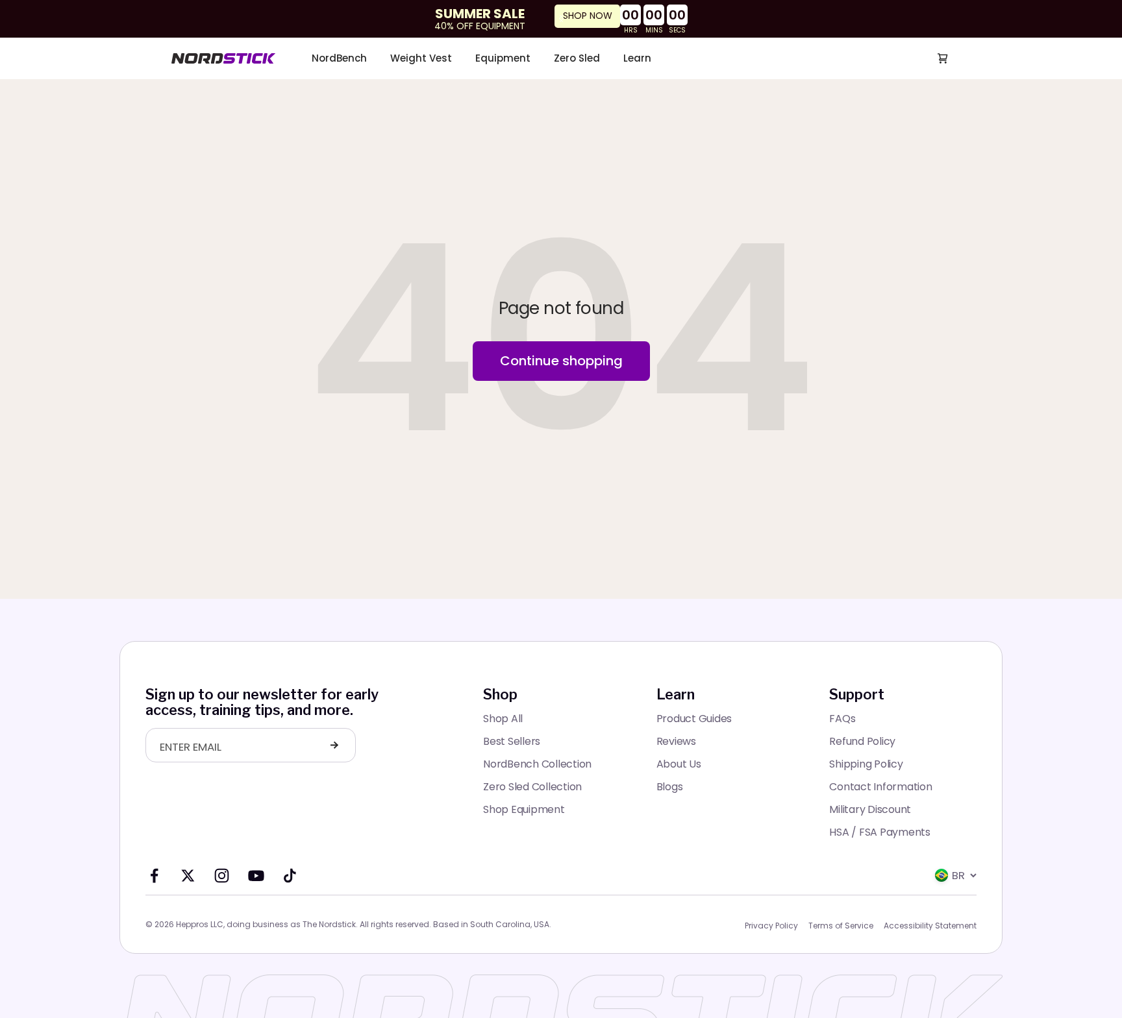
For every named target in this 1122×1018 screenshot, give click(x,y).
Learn (637, 58)
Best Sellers (511, 741)
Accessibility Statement (930, 925)
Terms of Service (840, 925)
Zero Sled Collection (532, 786)
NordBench (339, 58)
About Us (678, 764)
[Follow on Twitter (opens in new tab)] (188, 875)
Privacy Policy (771, 925)
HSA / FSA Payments (879, 832)
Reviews (676, 741)
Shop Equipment (524, 809)
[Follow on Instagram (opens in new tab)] (222, 875)
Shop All (503, 718)
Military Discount (870, 809)
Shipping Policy (866, 764)
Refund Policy (862, 741)
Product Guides (694, 718)
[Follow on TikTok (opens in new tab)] (290, 875)
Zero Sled (577, 58)
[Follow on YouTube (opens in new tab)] (256, 875)
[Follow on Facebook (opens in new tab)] (154, 875)
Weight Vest (421, 58)
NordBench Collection (537, 764)
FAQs (842, 718)
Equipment (502, 58)
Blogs (669, 786)
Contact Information (880, 786)
